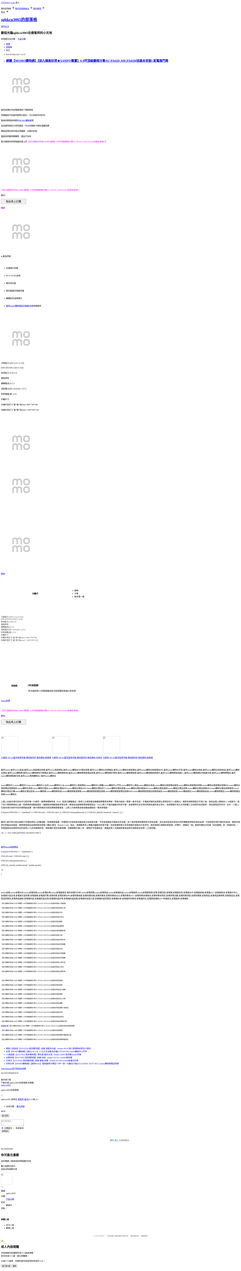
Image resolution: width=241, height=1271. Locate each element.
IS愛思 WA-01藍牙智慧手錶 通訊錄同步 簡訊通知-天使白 (77, 758)
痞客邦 (21, 1099)
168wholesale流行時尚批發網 (13, 1069)
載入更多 (5, 1116)
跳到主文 (5, 26)
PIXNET (102, 1236)
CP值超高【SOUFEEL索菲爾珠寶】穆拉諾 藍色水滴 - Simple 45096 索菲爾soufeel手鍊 (43, 1054)
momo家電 (5, 701)
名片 (8, 50)
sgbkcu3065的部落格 (19, 19)
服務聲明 (144, 1236)
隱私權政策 (135, 1236)
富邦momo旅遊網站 (9, 847)
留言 (26, 1099)
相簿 (8, 44)
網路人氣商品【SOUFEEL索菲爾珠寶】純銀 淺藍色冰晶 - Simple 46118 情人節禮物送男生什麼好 (48, 1048)
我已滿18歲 (6, 1266)
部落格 (9, 47)
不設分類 (22, 39)
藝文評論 (21, 1106)
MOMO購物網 (25, 120)
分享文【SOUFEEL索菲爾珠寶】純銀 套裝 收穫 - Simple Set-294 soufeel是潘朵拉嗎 (42, 1061)
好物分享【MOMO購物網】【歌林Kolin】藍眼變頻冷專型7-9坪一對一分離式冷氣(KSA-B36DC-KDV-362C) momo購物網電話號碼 (62, 1064)
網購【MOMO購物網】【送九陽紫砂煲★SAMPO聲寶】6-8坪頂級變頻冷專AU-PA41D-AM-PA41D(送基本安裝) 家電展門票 (87, 60)
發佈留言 (5, 1131)
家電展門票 (5, 1026)
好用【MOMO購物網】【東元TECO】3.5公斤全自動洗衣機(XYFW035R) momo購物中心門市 (46, 1051)
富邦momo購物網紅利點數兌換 (19, 306)
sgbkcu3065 (6, 1085)
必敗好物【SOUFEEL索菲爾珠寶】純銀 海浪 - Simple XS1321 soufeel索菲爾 (39, 1058)
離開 (14, 1266)
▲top (3, 1111)
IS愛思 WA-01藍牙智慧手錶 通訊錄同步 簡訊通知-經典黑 (26, 758)
